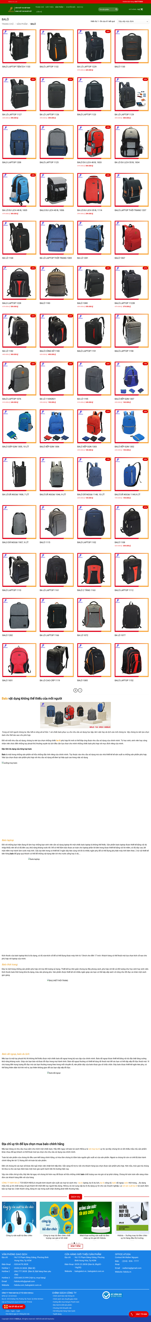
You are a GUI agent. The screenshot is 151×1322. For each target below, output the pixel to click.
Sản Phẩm (59, 7)
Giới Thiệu (50, 7)
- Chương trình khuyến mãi (61, 1308)
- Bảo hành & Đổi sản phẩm (62, 1305)
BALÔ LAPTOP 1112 (124, 590)
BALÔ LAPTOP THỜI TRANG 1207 (130, 210)
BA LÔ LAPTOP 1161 (49, 590)
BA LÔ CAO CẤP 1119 (50, 680)
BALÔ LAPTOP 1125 (49, 162)
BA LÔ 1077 (120, 635)
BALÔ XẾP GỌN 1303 (87, 446)
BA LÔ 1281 (82, 258)
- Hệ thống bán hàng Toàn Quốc (63, 1311)
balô (114, 1183)
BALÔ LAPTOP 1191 (86, 351)
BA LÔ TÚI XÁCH (21, 1293)
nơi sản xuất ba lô (129, 1186)
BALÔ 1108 (120, 542)
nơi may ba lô (94, 1149)
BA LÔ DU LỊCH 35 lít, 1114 (89, 210)
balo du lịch (23, 1054)
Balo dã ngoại (9, 1054)
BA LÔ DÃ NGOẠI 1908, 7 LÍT (15, 494)
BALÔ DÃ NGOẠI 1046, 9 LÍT (53, 494)
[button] (136, 9)
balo (126, 1183)
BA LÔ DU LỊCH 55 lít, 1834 (127, 162)
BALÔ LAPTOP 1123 (86, 114)
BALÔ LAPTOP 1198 (124, 351)
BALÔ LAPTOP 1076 (11, 399)
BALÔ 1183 (45, 303)
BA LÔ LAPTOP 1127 (12, 114)
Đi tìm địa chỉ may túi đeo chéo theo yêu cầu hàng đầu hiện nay (132, 1236)
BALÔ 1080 (82, 303)
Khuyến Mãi (70, 7)
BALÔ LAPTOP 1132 (49, 66)
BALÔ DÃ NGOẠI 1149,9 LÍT (127, 494)
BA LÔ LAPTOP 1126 (49, 114)
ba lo (80, 1183)
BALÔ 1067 (120, 258)
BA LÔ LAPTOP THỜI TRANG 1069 (56, 258)
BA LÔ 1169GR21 (48, 399)
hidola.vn (127, 1272)
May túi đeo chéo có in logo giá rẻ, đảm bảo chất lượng (94, 1236)
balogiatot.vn (80, 1271)
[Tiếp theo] (80, 690)
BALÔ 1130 (120, 66)
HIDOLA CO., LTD (12, 1)
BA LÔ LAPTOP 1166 (49, 635)
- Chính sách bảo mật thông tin (63, 1296)
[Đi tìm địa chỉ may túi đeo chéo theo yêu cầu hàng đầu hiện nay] (132, 1218)
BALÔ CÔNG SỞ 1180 (50, 351)
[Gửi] (116, 9)
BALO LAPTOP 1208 (11, 162)
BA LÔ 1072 (82, 635)
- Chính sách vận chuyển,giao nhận (65, 1299)
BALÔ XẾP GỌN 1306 (49, 446)
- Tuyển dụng (56, 1314)
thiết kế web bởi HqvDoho (45, 1319)
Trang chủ (39, 7)
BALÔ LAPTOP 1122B (125, 303)
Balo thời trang (9, 964)
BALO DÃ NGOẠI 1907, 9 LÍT (15, 542)
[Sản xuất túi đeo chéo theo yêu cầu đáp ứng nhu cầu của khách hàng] (57, 1218)
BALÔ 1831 (7, 680)
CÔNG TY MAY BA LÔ (11, 1183)
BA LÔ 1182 (7, 351)
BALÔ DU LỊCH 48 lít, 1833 (89, 162)
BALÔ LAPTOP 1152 (124, 680)
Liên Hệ (39, 12)
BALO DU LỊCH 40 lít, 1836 (52, 210)
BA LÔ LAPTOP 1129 (124, 114)
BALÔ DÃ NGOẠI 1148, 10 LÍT (91, 494)
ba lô (102, 1183)
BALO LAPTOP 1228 (11, 303)
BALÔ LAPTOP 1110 (11, 590)
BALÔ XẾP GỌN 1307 (124, 399)
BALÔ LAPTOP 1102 (86, 542)
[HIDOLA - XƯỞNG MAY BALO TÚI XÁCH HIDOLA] (20, 9)
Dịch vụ (80, 7)
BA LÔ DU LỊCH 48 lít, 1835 (14, 210)
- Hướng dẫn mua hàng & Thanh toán (65, 1302)
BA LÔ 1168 (7, 258)
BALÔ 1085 (82, 680)
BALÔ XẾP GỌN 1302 (124, 446)
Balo (5, 698)
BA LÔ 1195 (82, 399)
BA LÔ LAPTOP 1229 (86, 66)
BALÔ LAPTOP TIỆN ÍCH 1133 (16, 66)
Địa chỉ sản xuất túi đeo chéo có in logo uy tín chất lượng (19, 1236)
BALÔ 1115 (45, 542)
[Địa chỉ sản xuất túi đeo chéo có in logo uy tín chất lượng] (19, 1218)
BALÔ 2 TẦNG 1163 (86, 590)
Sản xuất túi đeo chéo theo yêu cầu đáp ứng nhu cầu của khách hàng (56, 1236)
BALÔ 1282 (7, 635)
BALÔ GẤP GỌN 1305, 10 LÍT (15, 446)
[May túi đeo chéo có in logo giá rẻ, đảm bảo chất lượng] (94, 1218)
